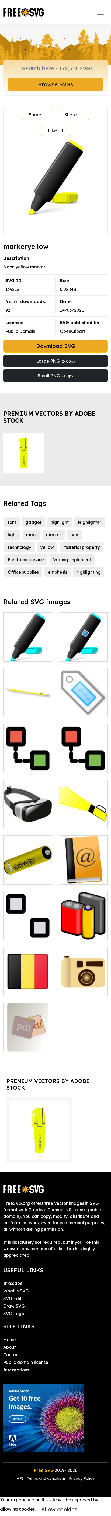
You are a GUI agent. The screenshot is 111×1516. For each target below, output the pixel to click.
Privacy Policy (81, 1478)
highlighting (88, 572)
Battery (17, 877)
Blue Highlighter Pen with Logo (83, 651)
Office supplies (23, 572)
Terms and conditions (46, 1478)
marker (53, 534)
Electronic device (26, 559)
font (12, 522)
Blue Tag (74, 710)
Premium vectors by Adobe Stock (49, 417)
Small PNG (55, 375)
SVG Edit (12, 1298)
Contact (11, 1354)
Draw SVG (14, 1306)
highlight (60, 522)
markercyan (21, 654)
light (12, 534)
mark (31, 534)
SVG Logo (13, 1313)
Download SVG (55, 346)
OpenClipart (72, 331)
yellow (47, 547)
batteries (74, 933)
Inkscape (13, 1283)
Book (70, 877)
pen (74, 534)
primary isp (76, 765)
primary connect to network (28, 762)
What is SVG (16, 1291)
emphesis (57, 572)
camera (73, 988)
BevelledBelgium (27, 988)
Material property (81, 547)
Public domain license (25, 1362)
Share (35, 114)
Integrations (16, 1370)
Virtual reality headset (27, 818)
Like (55, 130)
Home (9, 1339)
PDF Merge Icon (26, 1044)
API (21, 1478)
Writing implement (72, 559)
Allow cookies (59, 1509)
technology (19, 547)
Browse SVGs (55, 84)
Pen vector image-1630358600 (28, 703)
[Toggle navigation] (100, 12)
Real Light (75, 821)
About (9, 1347)
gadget (33, 522)
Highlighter (89, 522)
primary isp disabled (27, 930)
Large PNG (55, 361)
